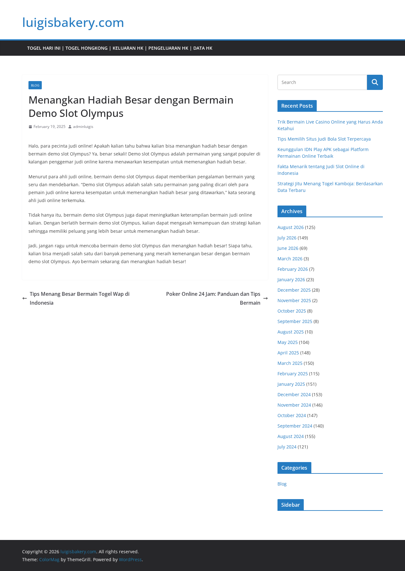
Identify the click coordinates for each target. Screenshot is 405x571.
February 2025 (292, 374)
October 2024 (291, 415)
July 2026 (286, 238)
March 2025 (289, 363)
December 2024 (294, 394)
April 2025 (288, 353)
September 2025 (294, 321)
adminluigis (83, 126)
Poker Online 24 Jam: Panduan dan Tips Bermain (213, 298)
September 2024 (294, 426)
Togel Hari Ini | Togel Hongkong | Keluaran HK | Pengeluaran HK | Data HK (119, 48)
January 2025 (291, 384)
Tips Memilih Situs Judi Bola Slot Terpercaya (324, 139)
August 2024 (290, 436)
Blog (35, 85)
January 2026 (291, 279)
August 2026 (290, 227)
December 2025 (294, 290)
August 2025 (290, 332)
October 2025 (291, 311)
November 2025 (294, 300)
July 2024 (286, 447)
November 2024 (294, 405)
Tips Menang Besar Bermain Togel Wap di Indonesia (79, 298)
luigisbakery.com (73, 22)
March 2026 (289, 259)
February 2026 (292, 269)
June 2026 (287, 248)
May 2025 (287, 342)
